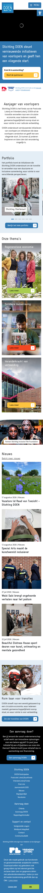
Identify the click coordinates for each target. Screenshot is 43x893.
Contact (21, 833)
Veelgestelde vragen (21, 826)
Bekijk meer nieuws (11, 458)
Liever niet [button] (12, 887)
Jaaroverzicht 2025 (21, 787)
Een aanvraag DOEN (18, 758)
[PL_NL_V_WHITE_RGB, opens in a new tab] (15, 852)
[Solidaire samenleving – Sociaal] (21, 327)
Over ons (21, 784)
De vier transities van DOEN (16, 719)
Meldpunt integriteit (21, 829)
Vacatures (21, 797)
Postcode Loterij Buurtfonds (21, 778)
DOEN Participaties (21, 774)
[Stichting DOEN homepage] (7, 7)
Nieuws (21, 791)
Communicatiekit (21, 836)
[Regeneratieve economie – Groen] (21, 270)
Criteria (21, 809)
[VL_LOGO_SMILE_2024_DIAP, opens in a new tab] (28, 852)
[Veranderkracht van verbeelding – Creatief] (21, 385)
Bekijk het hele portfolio (18, 225)
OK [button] (30, 887)
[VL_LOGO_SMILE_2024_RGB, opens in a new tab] (11, 89)
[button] (40, 13)
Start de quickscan (15, 75)
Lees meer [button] (13, 880)
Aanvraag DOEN (21, 812)
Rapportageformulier (21, 815)
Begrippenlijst (21, 794)
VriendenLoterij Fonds (21, 781)
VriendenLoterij (25, 90)
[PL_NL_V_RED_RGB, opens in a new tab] (4, 89)
